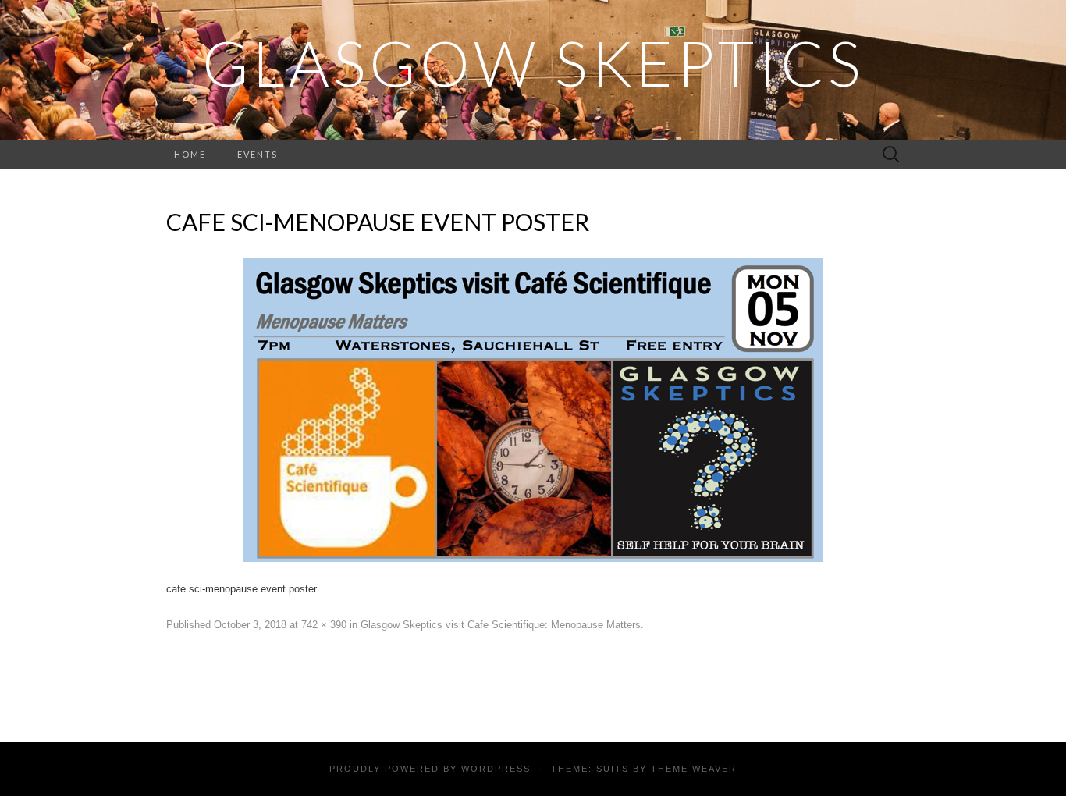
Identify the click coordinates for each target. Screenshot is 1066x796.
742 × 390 (323, 625)
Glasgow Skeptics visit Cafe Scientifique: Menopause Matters (501, 625)
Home (190, 154)
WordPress (496, 768)
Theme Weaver (694, 768)
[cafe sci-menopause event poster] (533, 409)
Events (257, 154)
